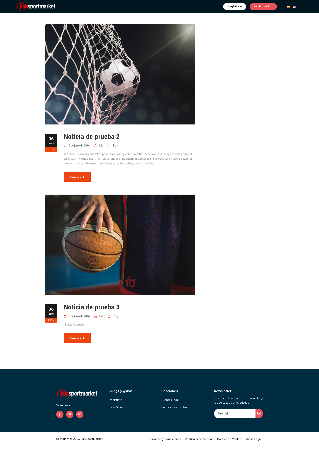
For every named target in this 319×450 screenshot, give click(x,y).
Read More (77, 176)
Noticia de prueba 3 (92, 307)
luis (101, 145)
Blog (115, 145)
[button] (234, 6)
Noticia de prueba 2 (92, 137)
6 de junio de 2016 (79, 145)
